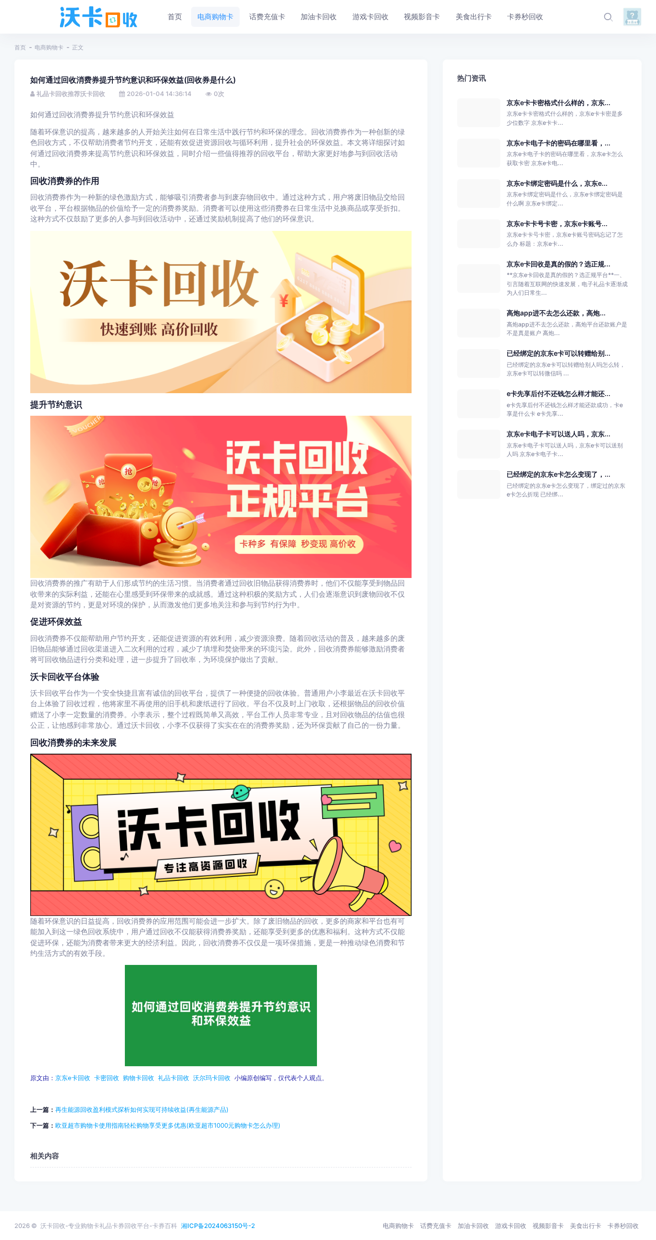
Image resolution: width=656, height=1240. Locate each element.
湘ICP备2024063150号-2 (218, 1225)
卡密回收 (106, 1078)
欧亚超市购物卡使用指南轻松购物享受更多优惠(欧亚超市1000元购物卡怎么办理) (167, 1125)
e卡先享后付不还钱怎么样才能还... (558, 393)
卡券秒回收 (623, 1225)
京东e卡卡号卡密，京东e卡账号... (557, 223)
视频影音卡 (548, 1225)
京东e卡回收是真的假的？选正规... (558, 264)
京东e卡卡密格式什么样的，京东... (558, 102)
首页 (20, 47)
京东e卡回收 (72, 1078)
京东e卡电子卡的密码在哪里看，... (558, 143)
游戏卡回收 (510, 1225)
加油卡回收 (473, 1225)
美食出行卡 (585, 1225)
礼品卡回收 (173, 1078)
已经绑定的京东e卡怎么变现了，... (558, 474)
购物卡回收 (138, 1078)
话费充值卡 (435, 1225)
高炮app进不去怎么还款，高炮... (556, 313)
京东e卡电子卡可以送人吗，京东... (558, 434)
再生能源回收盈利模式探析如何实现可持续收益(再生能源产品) (142, 1109)
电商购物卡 (49, 47)
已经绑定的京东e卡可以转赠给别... (558, 353)
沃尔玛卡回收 (212, 1078)
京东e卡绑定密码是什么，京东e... (557, 183)
